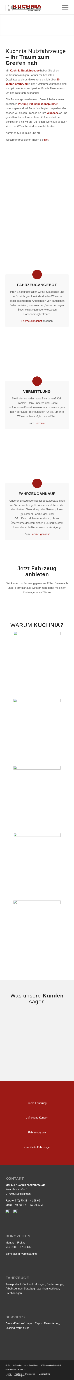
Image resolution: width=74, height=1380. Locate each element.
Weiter (60, 171)
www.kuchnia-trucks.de (16, 1370)
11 (51, 191)
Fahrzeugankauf (40, 534)
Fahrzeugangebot (37, 285)
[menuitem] (8, 1374)
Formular (40, 423)
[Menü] (63, 7)
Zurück (13, 171)
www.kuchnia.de (52, 1365)
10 (48, 191)
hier (46, 139)
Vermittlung (37, 391)
